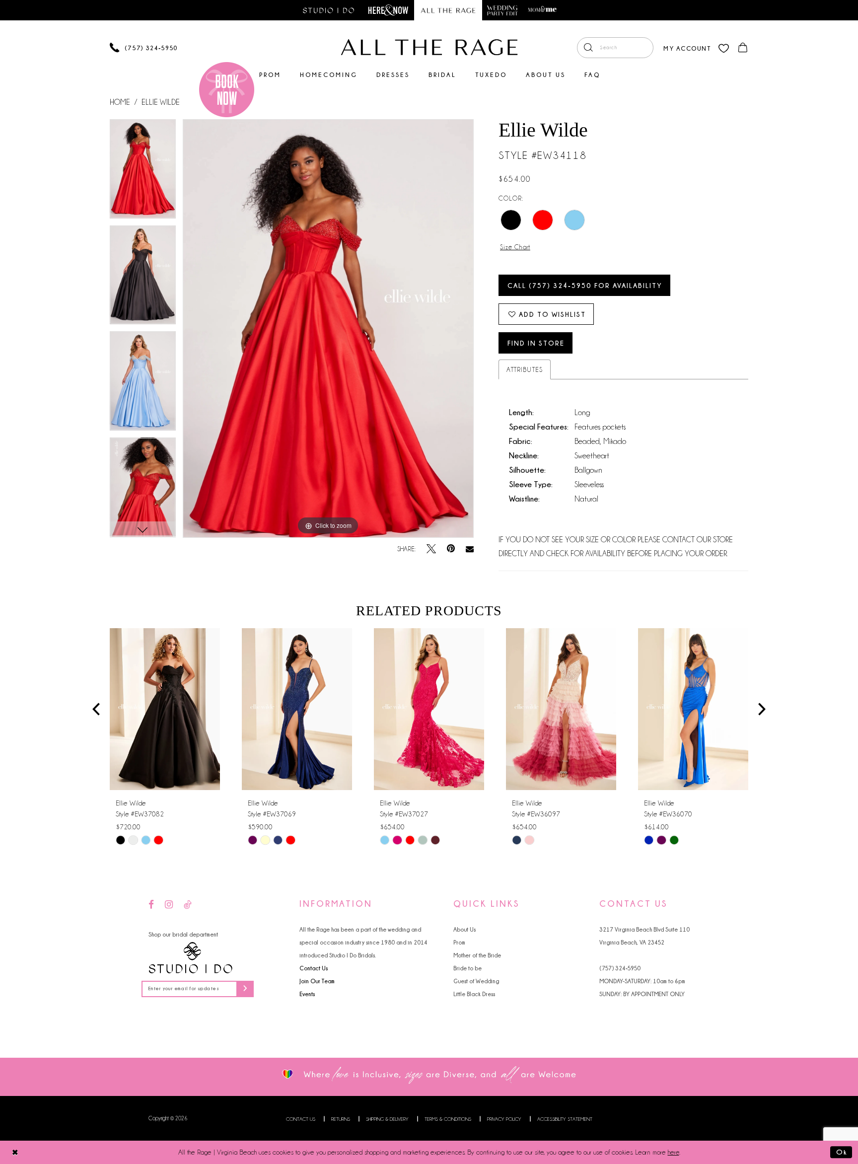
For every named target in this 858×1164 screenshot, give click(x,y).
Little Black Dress (474, 994)
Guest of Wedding (476, 981)
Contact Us (313, 968)
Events (307, 994)
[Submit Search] (588, 47)
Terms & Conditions (448, 1119)
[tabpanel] (143, 172)
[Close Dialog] (15, 1152)
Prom (459, 942)
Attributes (524, 369)
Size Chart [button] (515, 246)
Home (120, 102)
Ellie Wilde (161, 102)
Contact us (300, 1119)
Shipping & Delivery (387, 1119)
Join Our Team (317, 981)
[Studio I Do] (190, 958)
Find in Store (536, 343)
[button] (687, 47)
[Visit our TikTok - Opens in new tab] (188, 905)
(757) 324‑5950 (620, 968)
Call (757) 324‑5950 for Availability (584, 285)
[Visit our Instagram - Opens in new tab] (169, 905)
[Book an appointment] (226, 89)
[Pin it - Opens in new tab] (451, 549)
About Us (464, 929)
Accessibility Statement (564, 1119)
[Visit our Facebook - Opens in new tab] (151, 905)
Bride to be (467, 968)
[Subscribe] (245, 989)
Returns (340, 1119)
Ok (841, 1152)
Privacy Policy (504, 1119)
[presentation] (165, 709)
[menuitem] (615, 47)
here (673, 1152)
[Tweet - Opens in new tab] (431, 549)
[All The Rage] (429, 47)
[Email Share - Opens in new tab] (470, 549)
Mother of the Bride (477, 955)
